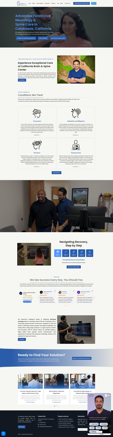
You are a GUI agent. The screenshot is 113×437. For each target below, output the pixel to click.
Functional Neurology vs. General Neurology (83, 392)
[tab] (57, 253)
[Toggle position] (106, 395)
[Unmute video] (90, 395)
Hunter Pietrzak (66, 291)
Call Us (93, 3)
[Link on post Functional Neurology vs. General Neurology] (82, 381)
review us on (26, 301)
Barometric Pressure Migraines (56, 392)
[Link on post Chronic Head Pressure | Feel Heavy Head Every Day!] (30, 381)
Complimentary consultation (82, 3)
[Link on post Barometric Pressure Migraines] (56, 381)
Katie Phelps (84, 291)
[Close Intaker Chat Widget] (109, 395)
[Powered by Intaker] (102, 434)
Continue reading (30, 402)
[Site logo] (22, 3)
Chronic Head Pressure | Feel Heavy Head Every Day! (30, 392)
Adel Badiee (46, 291)
